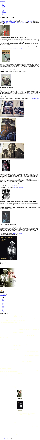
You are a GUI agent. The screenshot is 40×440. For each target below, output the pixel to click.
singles (3, 301)
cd (2, 305)
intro (2, 299)
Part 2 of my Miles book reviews (27, 20)
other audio (3, 302)
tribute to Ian (22, 69)
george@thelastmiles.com (4, 295)
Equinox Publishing (13, 266)
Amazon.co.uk (20, 187)
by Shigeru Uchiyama (27, 21)
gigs (2, 304)
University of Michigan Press (26, 266)
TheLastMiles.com (7, 438)
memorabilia (4, 308)
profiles (3, 307)
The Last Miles (2, 1)
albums (3, 300)
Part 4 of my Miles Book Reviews (9, 21)
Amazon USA (20, 48)
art (2, 310)
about (3, 311)
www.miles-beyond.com (12, 185)
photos (3, 309)
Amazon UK (14, 48)
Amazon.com (15, 187)
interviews (3, 306)
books (3, 303)
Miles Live (29, 93)
